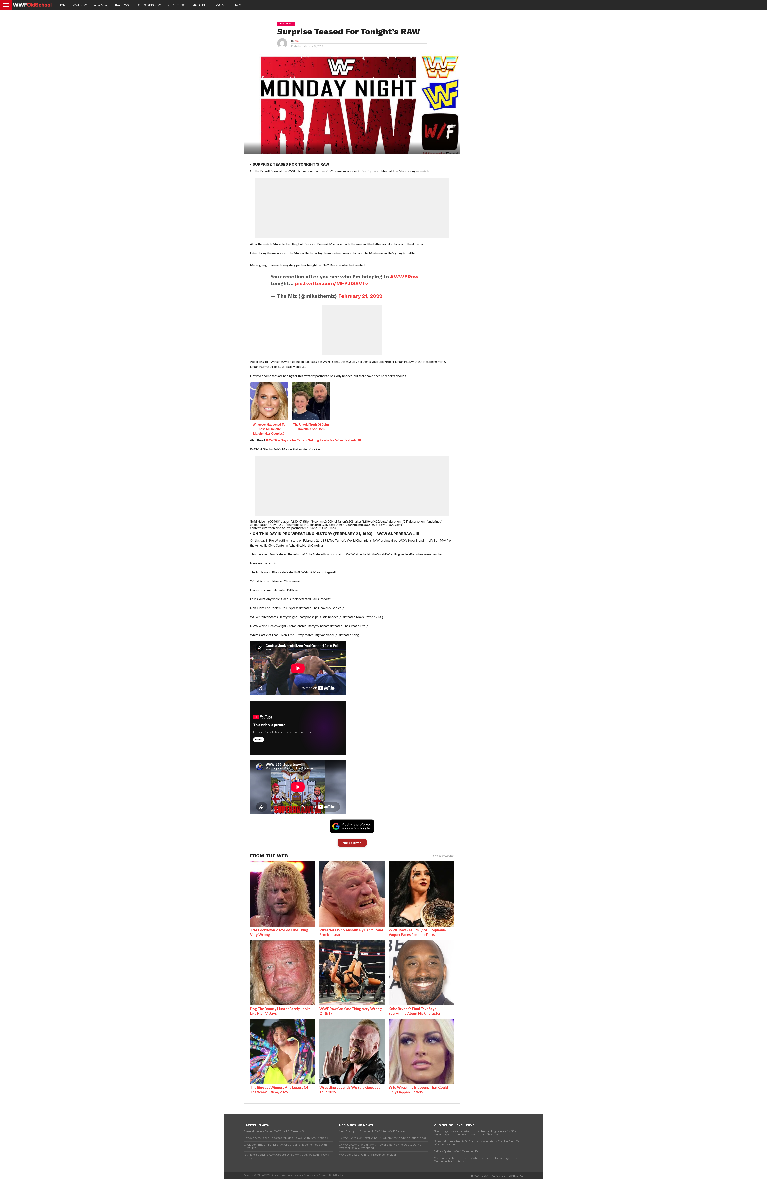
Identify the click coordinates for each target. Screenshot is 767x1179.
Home (63, 5)
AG (297, 40)
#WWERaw (404, 277)
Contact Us (516, 1175)
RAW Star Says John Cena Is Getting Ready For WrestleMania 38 (313, 440)
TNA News (122, 5)
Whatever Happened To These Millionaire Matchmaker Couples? (269, 429)
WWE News (81, 5)
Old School (177, 5)
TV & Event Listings (227, 5)
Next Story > (352, 842)
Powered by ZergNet (443, 855)
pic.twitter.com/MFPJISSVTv (331, 283)
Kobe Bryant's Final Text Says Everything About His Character (415, 1011)
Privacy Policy (479, 1175)
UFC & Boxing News (148, 5)
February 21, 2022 (360, 296)
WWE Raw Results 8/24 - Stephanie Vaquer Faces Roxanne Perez (417, 932)
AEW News (101, 5)
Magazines (200, 5)
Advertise (498, 1175)
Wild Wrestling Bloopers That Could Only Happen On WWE (418, 1089)
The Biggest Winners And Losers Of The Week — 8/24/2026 (279, 1089)
